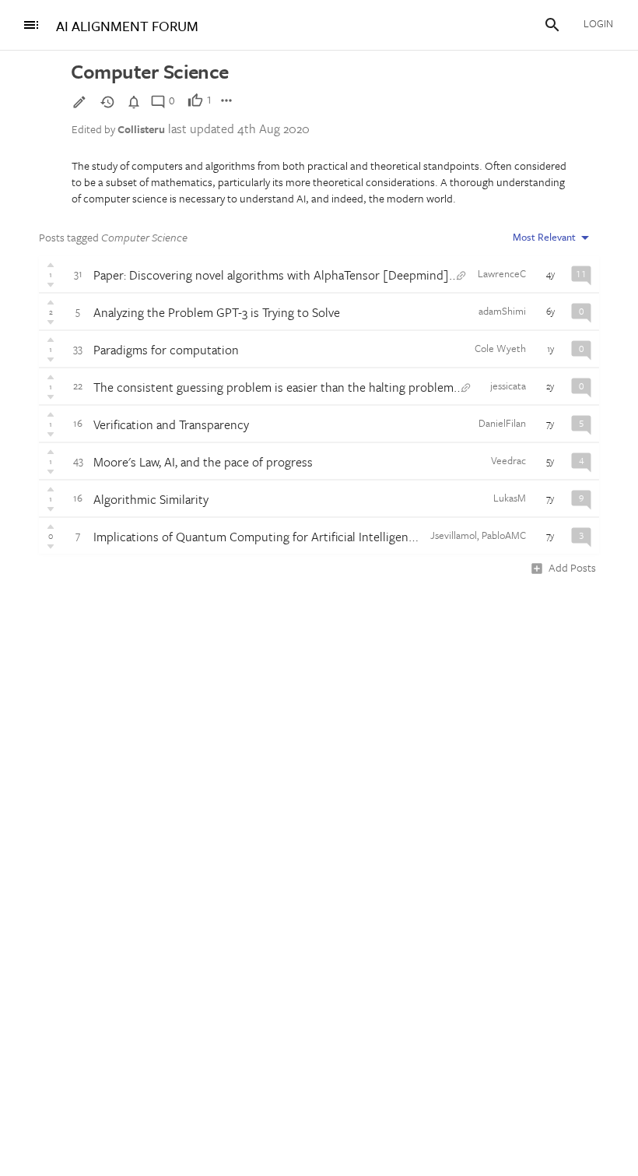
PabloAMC (504, 535)
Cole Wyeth (500, 348)
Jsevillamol (453, 535)
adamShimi (502, 311)
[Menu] (31, 25)
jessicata (508, 385)
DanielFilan (502, 423)
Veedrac (508, 460)
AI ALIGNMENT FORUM (127, 26)
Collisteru (141, 129)
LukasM (509, 497)
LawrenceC (502, 273)
